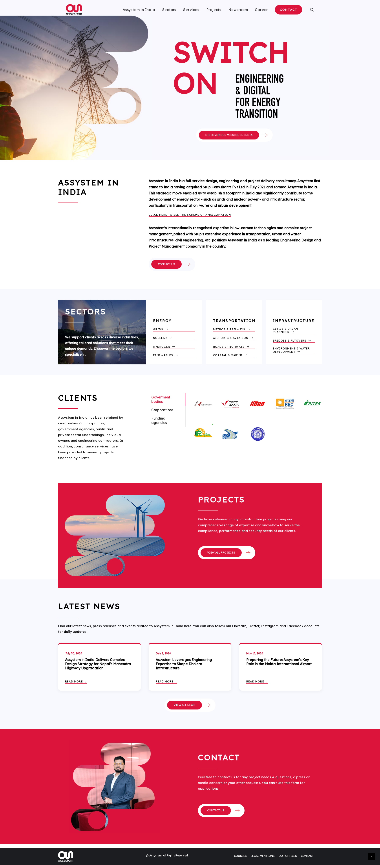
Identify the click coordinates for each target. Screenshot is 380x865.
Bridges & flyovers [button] (289, 340)
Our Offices (288, 856)
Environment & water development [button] (292, 350)
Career (261, 9)
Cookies (240, 856)
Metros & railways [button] (229, 329)
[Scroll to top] (371, 856)
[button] (312, 9)
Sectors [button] (169, 9)
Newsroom (238, 9)
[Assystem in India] (74, 9)
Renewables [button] (163, 355)
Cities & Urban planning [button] (286, 330)
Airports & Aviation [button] (230, 338)
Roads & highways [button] (229, 346)
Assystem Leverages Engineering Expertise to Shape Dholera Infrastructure (184, 663)
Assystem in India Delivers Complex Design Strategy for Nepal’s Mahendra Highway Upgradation (98, 663)
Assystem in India (139, 9)
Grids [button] (158, 329)
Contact (307, 856)
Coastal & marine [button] (228, 355)
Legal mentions (263, 856)
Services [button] (191, 9)
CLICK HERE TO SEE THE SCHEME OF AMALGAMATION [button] (190, 214)
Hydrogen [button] (161, 346)
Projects (213, 9)
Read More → (76, 681)
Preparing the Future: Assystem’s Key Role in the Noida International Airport (279, 661)
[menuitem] (139, 9)
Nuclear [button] (160, 338)
